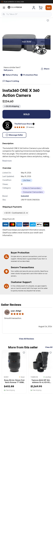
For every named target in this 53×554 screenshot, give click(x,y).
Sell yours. (8, 70)
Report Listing (12, 81)
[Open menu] (4, 7)
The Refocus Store (23, 124)
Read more (7, 161)
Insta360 (25, 196)
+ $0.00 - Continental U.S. (15, 213)
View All (48, 347)
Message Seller (16, 135)
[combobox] (26, 14)
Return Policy (12, 75)
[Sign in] (33, 7)
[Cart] (40, 7)
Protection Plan (30, 75)
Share (46, 69)
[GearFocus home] (15, 7)
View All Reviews (26, 339)
